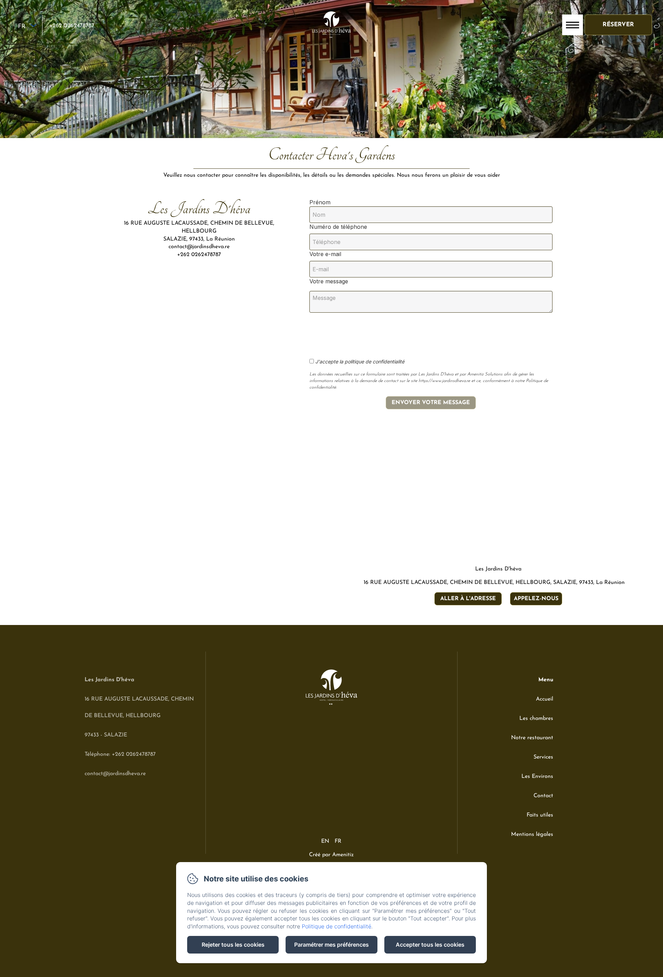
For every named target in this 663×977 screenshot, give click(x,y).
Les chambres (536, 718)
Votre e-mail (325, 254)
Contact (543, 796)
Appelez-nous (536, 599)
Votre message (328, 281)
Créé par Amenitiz (331, 855)
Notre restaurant (532, 738)
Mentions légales (532, 834)
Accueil (544, 699)
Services (543, 757)
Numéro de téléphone (338, 226)
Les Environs (537, 776)
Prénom (319, 202)
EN (325, 841)
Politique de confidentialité (336, 926)
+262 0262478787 (71, 26)
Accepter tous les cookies (430, 944)
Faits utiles (540, 815)
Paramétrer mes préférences (331, 944)
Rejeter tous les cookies (233, 944)
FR (338, 841)
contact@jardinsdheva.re (115, 773)
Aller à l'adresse (468, 599)
